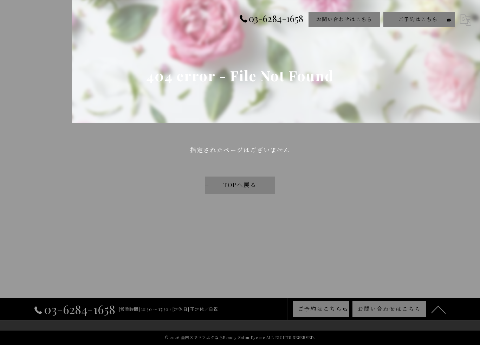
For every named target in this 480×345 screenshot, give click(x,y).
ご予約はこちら (418, 19)
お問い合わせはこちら (344, 19)
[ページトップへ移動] (439, 309)
